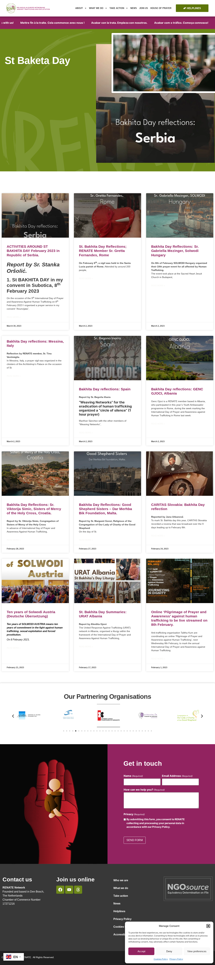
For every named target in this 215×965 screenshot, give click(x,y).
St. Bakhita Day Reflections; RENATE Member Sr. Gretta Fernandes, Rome (102, 251)
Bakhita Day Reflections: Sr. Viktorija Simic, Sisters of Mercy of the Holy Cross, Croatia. (34, 509)
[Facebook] (60, 890)
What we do (96, 8)
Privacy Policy (176, 959)
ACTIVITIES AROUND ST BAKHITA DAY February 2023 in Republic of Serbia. (33, 251)
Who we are (120, 880)
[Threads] (78, 890)
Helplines (119, 911)
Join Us (143, 8)
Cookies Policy (161, 959)
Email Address (177, 775)
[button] (208, 926)
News (133, 8)
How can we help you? (144, 789)
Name (133, 775)
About (79, 8)
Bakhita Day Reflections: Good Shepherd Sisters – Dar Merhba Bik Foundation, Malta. (105, 509)
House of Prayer (160, 8)
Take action (120, 895)
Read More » (14, 317)
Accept (141, 951)
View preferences (196, 951)
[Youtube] (69, 890)
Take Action (117, 8)
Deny (169, 951)
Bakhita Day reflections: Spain (105, 389)
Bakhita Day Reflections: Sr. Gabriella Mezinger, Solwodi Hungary (175, 251)
